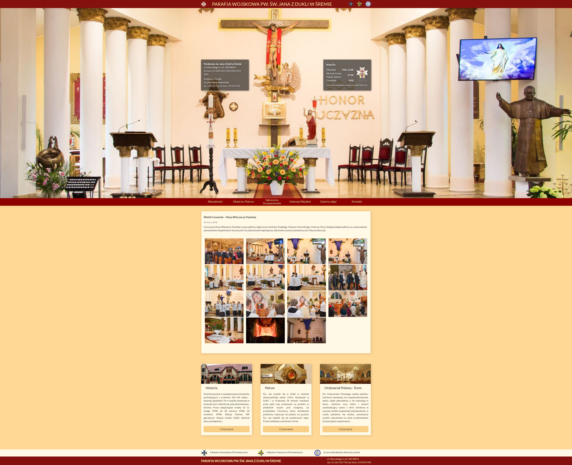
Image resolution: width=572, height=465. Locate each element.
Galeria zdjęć (328, 201)
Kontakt (357, 201)
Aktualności (215, 201)
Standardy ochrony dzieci (214, 91)
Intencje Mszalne (300, 201)
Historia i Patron (243, 201)
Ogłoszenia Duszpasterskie (272, 201)
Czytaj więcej (226, 429)
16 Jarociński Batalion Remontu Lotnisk (341, 452)
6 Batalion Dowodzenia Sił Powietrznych (229, 452)
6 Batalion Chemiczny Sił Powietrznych (285, 452)
